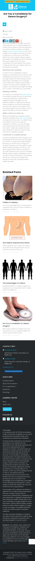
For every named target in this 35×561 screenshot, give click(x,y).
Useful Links (6, 404)
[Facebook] (4, 40)
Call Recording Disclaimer (22, 1)
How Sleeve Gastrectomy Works (16, 243)
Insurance (6, 389)
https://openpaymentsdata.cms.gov (14, 522)
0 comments (8, 37)
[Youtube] (12, 419)
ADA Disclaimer (16, 556)
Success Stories (8, 381)
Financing (6, 392)
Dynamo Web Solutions (22, 558)
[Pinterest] (17, 40)
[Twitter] (7, 40)
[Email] (20, 40)
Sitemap (25, 556)
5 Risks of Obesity (10, 202)
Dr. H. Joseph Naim (9, 386)
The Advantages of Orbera (14, 283)
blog (6, 34)
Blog (4, 402)
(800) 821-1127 (9, 1)
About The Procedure (10, 384)
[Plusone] (13, 40)
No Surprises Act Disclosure (18, 554)
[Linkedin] (10, 40)
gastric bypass (27, 94)
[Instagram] (21, 419)
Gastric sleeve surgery (15, 51)
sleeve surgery (23, 118)
